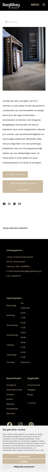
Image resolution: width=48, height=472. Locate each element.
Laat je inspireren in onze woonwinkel (22, 186)
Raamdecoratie (14, 389)
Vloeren (10, 394)
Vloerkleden (12, 408)
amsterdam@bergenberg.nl (27, 271)
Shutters (10, 413)
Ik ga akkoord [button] (24, 456)
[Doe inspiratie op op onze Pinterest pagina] (15, 204)
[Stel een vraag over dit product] (20, 204)
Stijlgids (31, 389)
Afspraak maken (17, 174)
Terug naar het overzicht (15, 228)
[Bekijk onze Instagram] (10, 204)
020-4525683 (23, 266)
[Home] (6, 22)
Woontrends (34, 385)
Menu (35, 5)
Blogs (30, 394)
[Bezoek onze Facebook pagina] (5, 204)
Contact (32, 403)
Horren (9, 399)
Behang (10, 404)
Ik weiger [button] (24, 461)
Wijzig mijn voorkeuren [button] (24, 467)
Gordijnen (11, 385)
